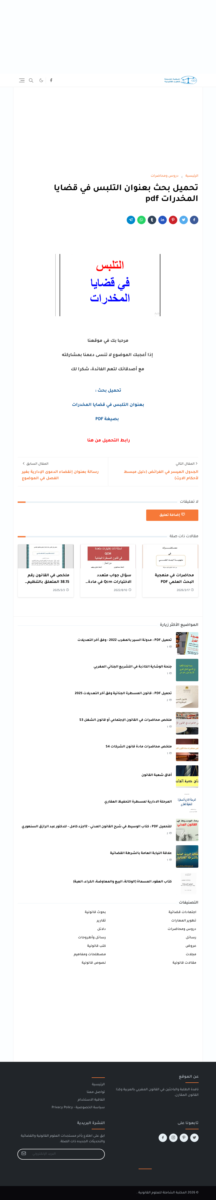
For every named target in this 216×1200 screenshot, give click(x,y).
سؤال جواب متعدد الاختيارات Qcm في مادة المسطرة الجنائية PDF (109, 582)
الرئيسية (98, 1085)
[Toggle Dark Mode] (41, 80)
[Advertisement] (108, 37)
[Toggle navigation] (21, 80)
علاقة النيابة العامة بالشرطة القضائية (141, 853)
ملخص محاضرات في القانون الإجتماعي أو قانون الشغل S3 (125, 720)
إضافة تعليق (169, 515)
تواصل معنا (96, 1092)
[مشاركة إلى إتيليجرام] (131, 220)
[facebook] (51, 80)
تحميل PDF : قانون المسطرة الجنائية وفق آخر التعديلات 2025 (123, 693)
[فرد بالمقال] (183, 220)
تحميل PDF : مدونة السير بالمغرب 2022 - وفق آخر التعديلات (124, 640)
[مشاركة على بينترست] (173, 220)
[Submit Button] (24, 1154)
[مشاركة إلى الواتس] (141, 220)
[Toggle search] (31, 80)
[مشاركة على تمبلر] (152, 220)
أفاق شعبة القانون (156, 775)
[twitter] (194, 1138)
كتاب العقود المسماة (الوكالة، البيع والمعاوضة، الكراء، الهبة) (122, 882)
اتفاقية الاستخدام (91, 1100)
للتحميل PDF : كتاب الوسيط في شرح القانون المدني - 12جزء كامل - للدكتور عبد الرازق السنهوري (97, 827)
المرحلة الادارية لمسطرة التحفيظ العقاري (138, 802)
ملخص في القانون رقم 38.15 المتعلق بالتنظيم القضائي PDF (48, 582)
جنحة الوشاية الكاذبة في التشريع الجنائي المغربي (133, 667)
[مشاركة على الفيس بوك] (194, 220)
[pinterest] (184, 1138)
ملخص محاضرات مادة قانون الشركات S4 (139, 747)
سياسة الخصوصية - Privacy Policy (78, 1108)
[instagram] (173, 1138)
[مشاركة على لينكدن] (162, 220)
